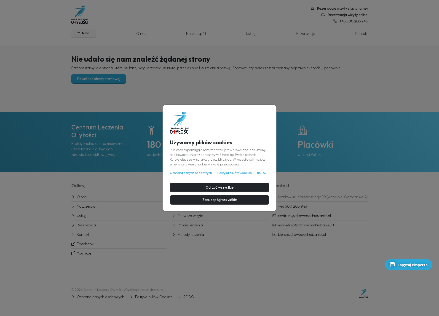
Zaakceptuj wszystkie (219, 199)
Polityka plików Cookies (234, 173)
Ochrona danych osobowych (191, 173)
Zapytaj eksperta (412, 264)
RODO (261, 173)
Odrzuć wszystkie (220, 187)
